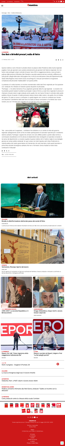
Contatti (3, 1)
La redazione (10, 1)
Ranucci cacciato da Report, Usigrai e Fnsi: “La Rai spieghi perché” (48, 354)
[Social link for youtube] (61, 1)
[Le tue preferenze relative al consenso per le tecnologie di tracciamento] (62, 443)
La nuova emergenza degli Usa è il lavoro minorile (18, 373)
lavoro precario (9, 154)
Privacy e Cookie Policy (32, 443)
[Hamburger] (2, 6)
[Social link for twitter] (54, 1)
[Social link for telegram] (63, 1)
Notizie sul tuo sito (32, 439)
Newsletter (17, 1)
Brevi (9, 13)
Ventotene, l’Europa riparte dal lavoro (15, 267)
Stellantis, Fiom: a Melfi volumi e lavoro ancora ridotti (19, 381)
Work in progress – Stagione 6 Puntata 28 (16, 365)
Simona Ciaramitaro (37, 315)
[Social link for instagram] (58, 1)
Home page (4, 13)
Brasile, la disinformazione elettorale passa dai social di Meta (23, 221)
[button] (56, 60)
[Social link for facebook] (56, 1)
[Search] (22, 1)
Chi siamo (32, 434)
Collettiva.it (32, 420)
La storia (32, 441)
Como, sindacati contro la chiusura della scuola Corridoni (20, 398)
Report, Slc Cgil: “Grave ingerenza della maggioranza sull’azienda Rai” (15, 354)
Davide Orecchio (5, 223)
